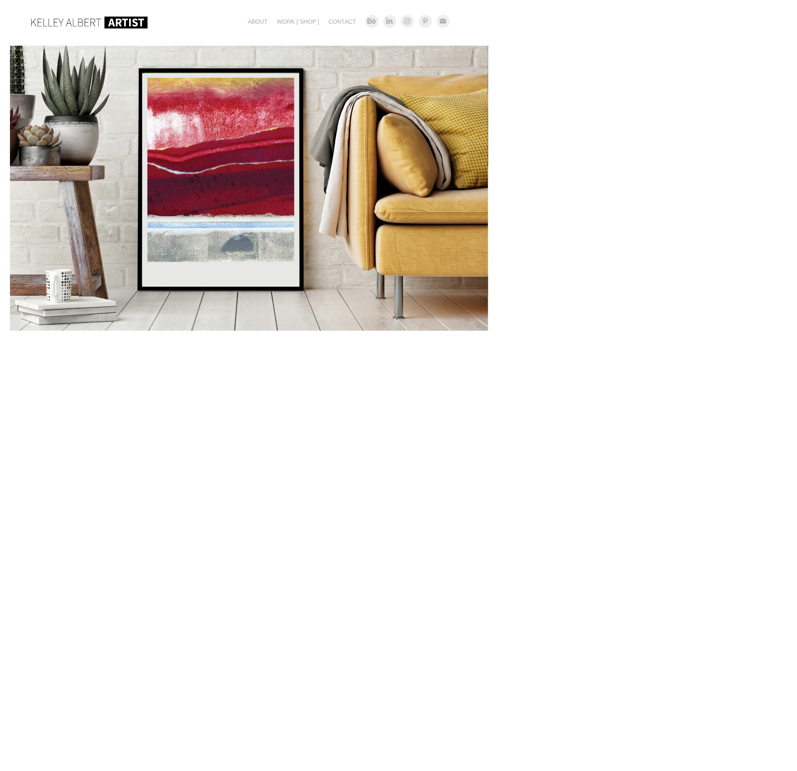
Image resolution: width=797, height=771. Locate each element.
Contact (342, 21)
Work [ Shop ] (298, 21)
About (258, 21)
